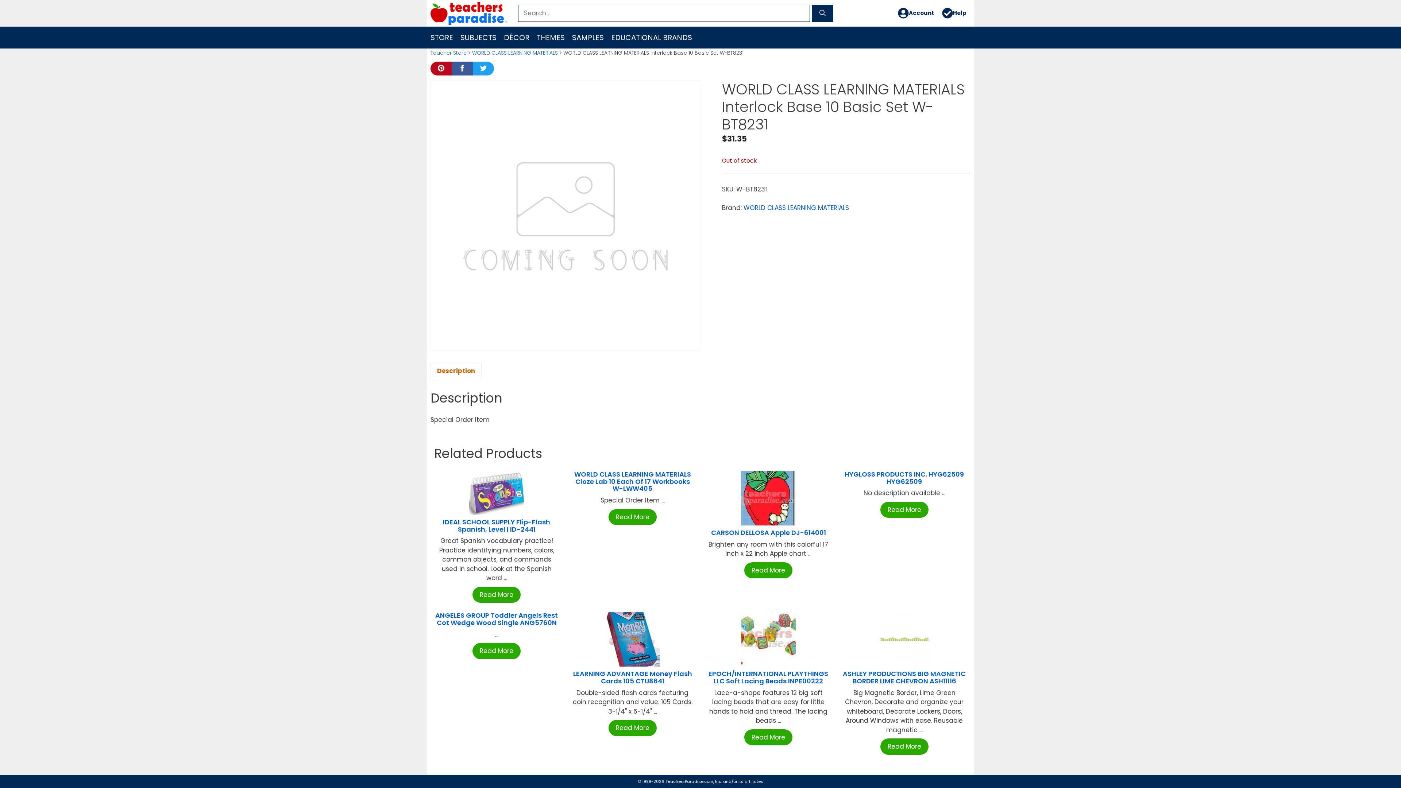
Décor (516, 37)
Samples (588, 37)
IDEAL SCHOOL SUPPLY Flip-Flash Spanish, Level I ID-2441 (496, 525)
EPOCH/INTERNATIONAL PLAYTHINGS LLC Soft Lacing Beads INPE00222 (768, 677)
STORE (442, 37)
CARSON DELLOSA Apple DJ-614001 (768, 532)
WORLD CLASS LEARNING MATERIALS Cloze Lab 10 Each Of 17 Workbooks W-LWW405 (632, 481)
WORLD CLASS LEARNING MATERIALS (515, 53)
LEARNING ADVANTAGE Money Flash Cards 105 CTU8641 (632, 677)
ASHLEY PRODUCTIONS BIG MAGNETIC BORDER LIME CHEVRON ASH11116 (904, 677)
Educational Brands (651, 37)
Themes (551, 37)
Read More (496, 594)
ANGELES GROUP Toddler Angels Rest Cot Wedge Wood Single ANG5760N (496, 619)
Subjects (478, 37)
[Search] (822, 13)
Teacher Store (449, 53)
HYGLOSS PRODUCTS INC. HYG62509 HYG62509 (904, 478)
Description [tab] (456, 370)
